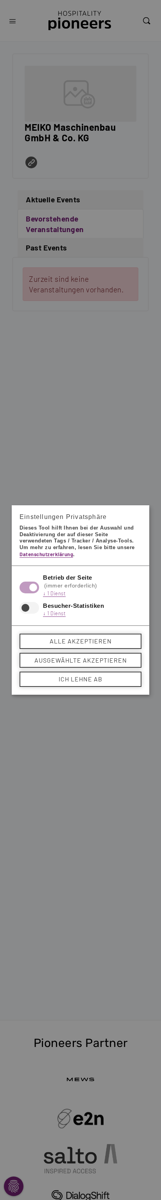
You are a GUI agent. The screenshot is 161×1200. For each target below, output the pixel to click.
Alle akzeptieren (81, 641)
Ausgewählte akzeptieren (80, 660)
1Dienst (54, 593)
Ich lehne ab (80, 679)
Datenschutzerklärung (46, 554)
